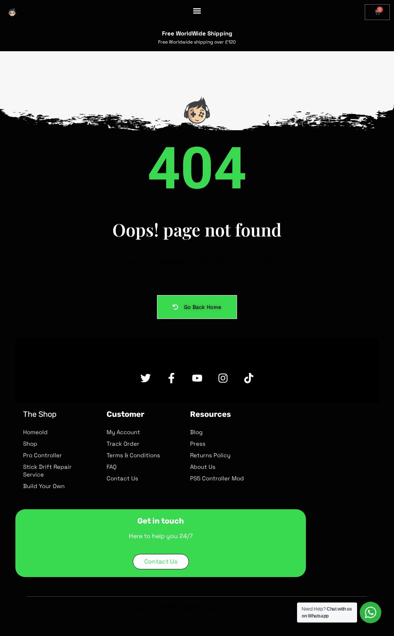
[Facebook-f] (171, 378)
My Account (123, 432)
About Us (202, 466)
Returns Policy (210, 455)
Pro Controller (42, 455)
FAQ (112, 466)
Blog (196, 432)
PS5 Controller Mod (217, 478)
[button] (197, 10)
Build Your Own (44, 486)
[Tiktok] (249, 378)
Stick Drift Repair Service (47, 470)
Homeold (35, 432)
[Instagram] (223, 378)
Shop (30, 443)
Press (197, 443)
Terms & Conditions (133, 455)
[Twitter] (145, 378)
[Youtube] (197, 378)
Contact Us (122, 478)
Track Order (123, 443)
